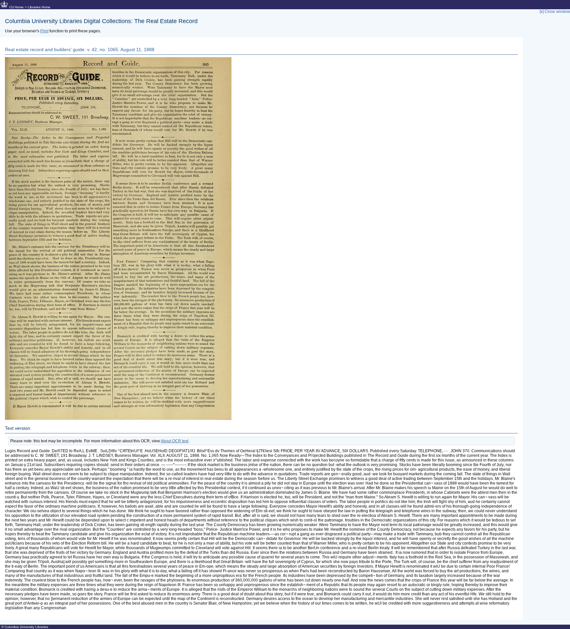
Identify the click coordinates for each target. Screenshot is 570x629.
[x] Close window (555, 11)
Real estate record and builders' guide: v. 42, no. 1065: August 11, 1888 (79, 49)
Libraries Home (39, 7)
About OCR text (174, 441)
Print (44, 31)
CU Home (16, 7)
